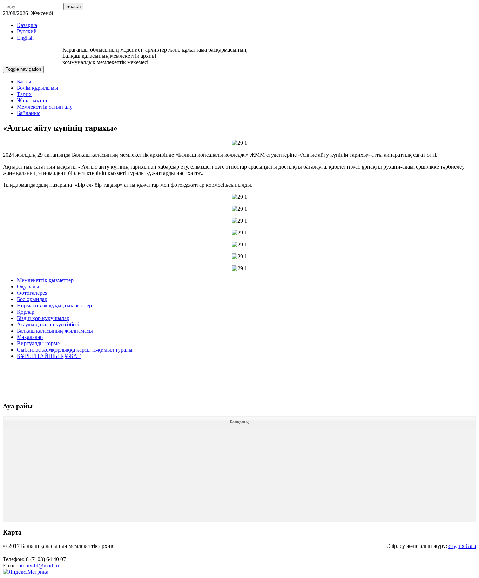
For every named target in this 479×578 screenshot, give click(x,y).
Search (73, 6)
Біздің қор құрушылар (43, 318)
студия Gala (462, 546)
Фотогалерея (32, 293)
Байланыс (28, 113)
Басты (24, 81)
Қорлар (25, 312)
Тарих (24, 94)
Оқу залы (28, 287)
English (25, 38)
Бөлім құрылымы (37, 88)
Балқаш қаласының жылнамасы (55, 331)
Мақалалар (30, 337)
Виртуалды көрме (38, 343)
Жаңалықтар (32, 100)
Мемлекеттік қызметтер (45, 280)
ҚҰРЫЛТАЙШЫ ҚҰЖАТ (49, 356)
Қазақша (27, 25)
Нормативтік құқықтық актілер (54, 305)
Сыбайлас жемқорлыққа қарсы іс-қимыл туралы (75, 350)
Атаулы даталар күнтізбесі (48, 324)
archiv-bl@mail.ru (39, 566)
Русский (27, 31)
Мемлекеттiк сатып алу (45, 107)
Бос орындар (32, 299)
